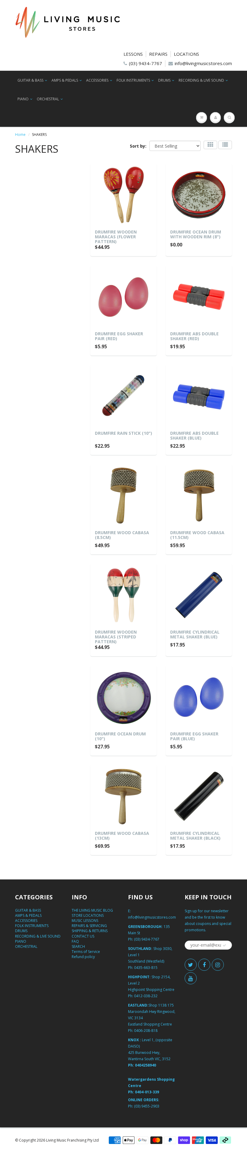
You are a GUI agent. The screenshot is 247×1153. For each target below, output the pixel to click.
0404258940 (145, 1065)
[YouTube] (191, 978)
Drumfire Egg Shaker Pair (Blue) (194, 736)
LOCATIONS (186, 54)
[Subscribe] (224, 945)
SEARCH (78, 946)
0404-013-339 (147, 1092)
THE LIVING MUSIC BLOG (92, 910)
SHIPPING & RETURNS (90, 930)
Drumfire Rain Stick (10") (123, 433)
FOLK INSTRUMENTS (133, 80)
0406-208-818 (146, 1030)
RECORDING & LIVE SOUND (201, 80)
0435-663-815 (146, 967)
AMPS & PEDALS (65, 80)
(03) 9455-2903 (146, 1106)
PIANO (23, 99)
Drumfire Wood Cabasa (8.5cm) (122, 535)
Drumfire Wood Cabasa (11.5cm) (197, 535)
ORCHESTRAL (48, 99)
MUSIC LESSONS (85, 920)
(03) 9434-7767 (145, 63)
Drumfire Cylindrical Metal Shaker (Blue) (195, 634)
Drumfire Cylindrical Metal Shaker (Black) (195, 835)
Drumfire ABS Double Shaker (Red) (194, 336)
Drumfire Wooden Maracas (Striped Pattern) (116, 636)
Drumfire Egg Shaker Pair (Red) (119, 336)
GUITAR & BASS (30, 80)
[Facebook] (204, 965)
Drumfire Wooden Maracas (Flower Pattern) (116, 236)
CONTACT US (83, 936)
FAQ (75, 941)
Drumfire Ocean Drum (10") (120, 736)
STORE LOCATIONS (88, 915)
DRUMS (164, 80)
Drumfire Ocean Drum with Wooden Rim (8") (195, 234)
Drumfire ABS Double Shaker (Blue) (194, 435)
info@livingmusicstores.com (203, 63)
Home (20, 134)
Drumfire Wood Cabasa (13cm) (122, 835)
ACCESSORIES (97, 80)
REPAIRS (158, 54)
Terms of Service (86, 951)
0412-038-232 (146, 995)
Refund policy (83, 956)
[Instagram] (218, 965)
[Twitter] (191, 965)
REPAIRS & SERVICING (89, 925)
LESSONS (133, 54)
